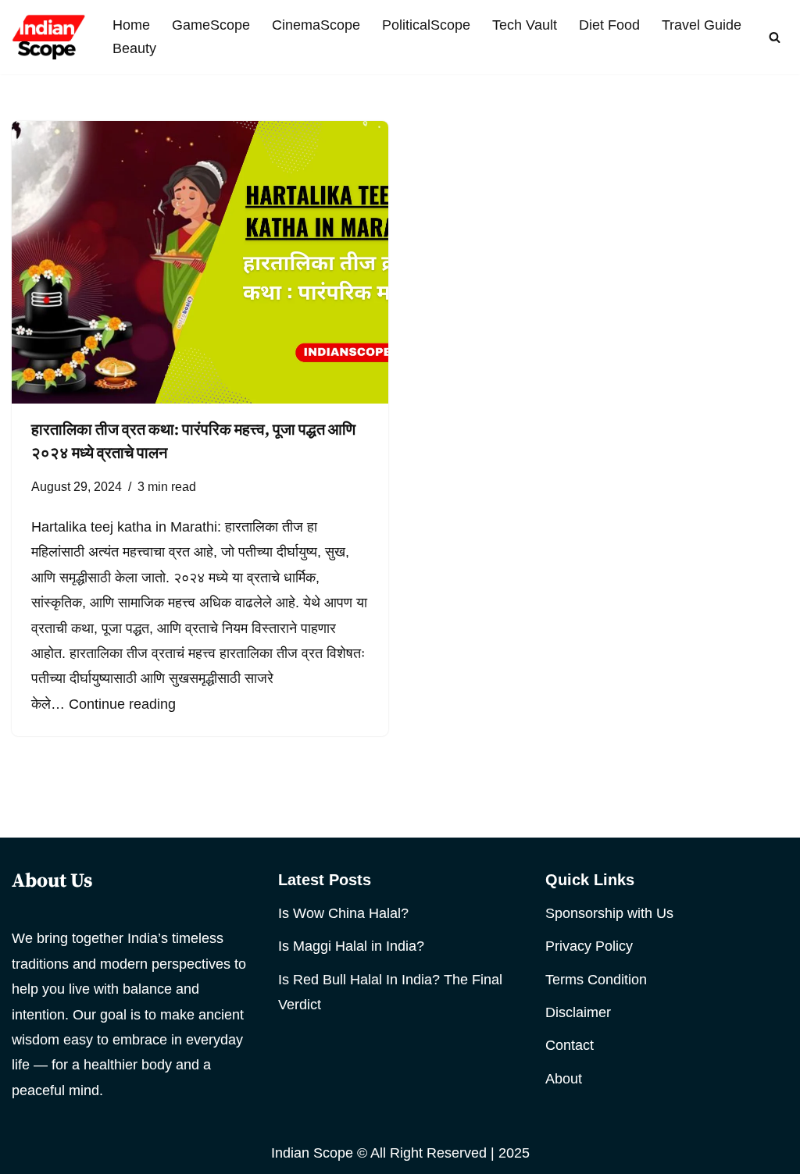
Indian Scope (312, 1153)
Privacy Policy (589, 946)
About (563, 1079)
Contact (569, 1045)
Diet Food (609, 25)
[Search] (774, 37)
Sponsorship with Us (609, 913)
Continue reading (122, 704)
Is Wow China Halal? (343, 913)
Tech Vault (524, 25)
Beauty (134, 48)
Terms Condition (596, 979)
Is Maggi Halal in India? (351, 946)
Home (131, 25)
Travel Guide (701, 25)
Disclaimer (578, 1012)
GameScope (211, 25)
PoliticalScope (426, 25)
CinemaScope (316, 25)
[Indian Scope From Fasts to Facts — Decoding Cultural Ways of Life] (49, 37)
